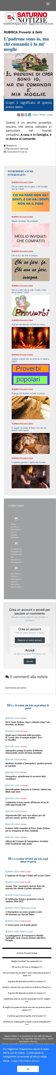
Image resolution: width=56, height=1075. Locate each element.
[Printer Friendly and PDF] (43, 115)
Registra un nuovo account (30, 640)
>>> (40, 961)
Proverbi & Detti (30, 32)
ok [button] (28, 1069)
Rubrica (11, 32)
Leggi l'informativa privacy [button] (25, 1060)
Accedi (30, 661)
